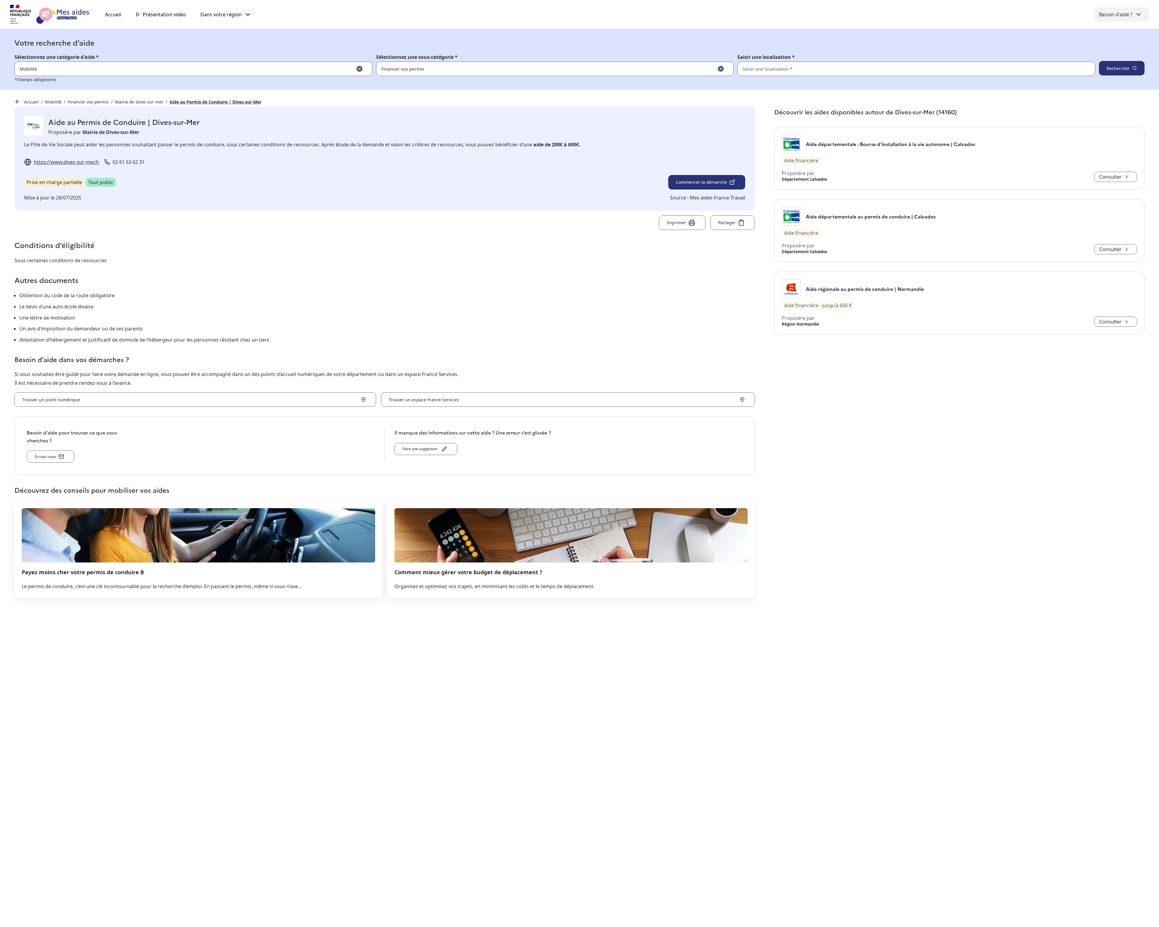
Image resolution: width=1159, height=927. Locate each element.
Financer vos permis (88, 102)
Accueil (113, 14)
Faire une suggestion (420, 448)
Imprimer (676, 222)
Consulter (1110, 177)
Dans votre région (221, 14)
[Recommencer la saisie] (359, 69)
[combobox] (903, 68)
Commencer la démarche (701, 182)
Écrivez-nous (45, 456)
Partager (727, 222)
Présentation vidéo (164, 14)
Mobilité (53, 102)
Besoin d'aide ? (1115, 14)
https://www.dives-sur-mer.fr (66, 162)
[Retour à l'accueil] (55, 14)
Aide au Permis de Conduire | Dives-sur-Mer (215, 102)
